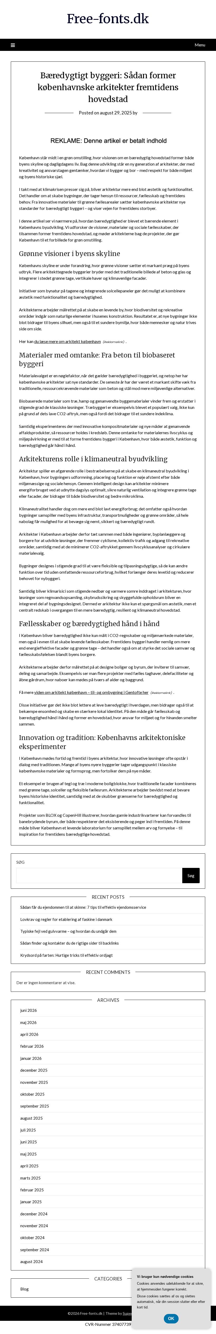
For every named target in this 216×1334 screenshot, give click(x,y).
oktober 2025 (32, 1094)
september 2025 (34, 1106)
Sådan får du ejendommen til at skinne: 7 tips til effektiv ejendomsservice (83, 907)
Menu (200, 44)
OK (171, 1318)
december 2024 (33, 1213)
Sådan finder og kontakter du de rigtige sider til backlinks (69, 943)
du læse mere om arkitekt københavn (67, 341)
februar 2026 (32, 1046)
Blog (24, 1289)
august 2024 (31, 1261)
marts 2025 (30, 1178)
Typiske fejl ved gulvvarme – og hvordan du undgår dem (68, 931)
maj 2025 (28, 1154)
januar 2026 (31, 1058)
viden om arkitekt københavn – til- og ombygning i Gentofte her (91, 692)
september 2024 (34, 1249)
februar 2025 (32, 1189)
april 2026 (29, 1034)
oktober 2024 (32, 1237)
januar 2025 (31, 1201)
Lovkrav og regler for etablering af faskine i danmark (66, 919)
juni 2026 (28, 1010)
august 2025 (31, 1118)
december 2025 (33, 1070)
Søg (20, 862)
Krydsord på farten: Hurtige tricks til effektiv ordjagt (66, 955)
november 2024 (34, 1225)
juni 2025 (28, 1141)
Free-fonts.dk (108, 19)
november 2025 (34, 1082)
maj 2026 (28, 1022)
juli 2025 (28, 1130)
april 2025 (29, 1165)
